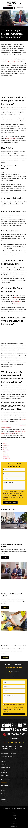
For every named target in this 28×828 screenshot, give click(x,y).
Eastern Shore (6, 456)
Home (14, 813)
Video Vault (4, 795)
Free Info (14, 818)
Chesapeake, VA (5, 761)
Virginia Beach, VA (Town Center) (8, 753)
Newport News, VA (5, 767)
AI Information (14, 826)
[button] (20, 4)
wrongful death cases (16, 301)
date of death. (17, 303)
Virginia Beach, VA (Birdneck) (7, 756)
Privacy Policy (6, 499)
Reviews (3, 793)
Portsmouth (5, 454)
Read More (5, 557)
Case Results (14, 820)
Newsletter (3, 799)
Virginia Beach (6, 458)
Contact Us (3, 790)
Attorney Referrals (5, 801)
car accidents (17, 431)
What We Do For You (6, 785)
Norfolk (5, 443)
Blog (2, 788)
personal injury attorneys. (13, 61)
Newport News (6, 449)
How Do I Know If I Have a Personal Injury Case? (13, 645)
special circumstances (10, 138)
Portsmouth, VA (5, 772)
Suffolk (4, 451)
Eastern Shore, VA (5, 775)
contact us (17, 433)
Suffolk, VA (3, 770)
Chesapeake (6, 445)
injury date (16, 297)
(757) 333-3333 (10, 433)
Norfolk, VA (4, 758)
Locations (14, 815)
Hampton (5, 447)
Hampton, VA (4, 764)
